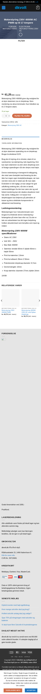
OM (12, 657)
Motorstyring (10, 29)
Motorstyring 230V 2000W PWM (8, 311)
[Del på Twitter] (11, 130)
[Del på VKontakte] (23, 130)
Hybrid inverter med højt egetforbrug (16, 605)
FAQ (16, 657)
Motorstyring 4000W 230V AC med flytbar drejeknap (29, 312)
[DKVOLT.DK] (20, 7)
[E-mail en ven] (15, 130)
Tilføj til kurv (22, 116)
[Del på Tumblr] (31, 130)
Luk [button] (36, 2)
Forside (13, 27)
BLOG (21, 657)
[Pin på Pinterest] (19, 130)
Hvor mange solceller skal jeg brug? (16, 609)
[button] (3, 7)
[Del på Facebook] (7, 130)
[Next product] (20, 34)
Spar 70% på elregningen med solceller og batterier (18, 619)
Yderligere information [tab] (12, 143)
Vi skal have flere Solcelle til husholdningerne (19, 625)
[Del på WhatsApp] (3, 130)
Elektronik (24, 27)
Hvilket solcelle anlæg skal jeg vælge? (16, 613)
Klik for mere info (8, 555)
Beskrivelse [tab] (7, 139)
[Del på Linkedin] (27, 130)
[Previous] (1, 305)
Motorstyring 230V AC (15, 125)
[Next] (39, 305)
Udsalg (27, 657)
